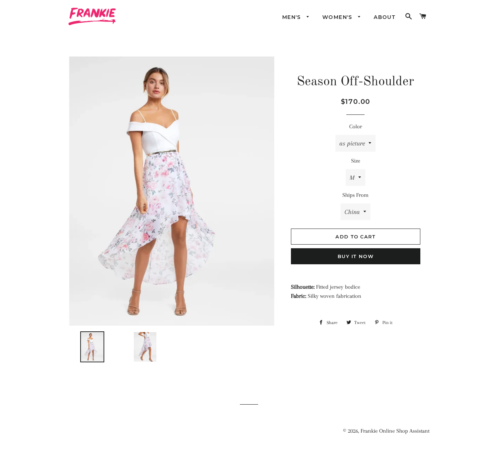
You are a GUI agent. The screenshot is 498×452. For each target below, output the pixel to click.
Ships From (355, 195)
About (384, 17)
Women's (338, 17)
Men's (292, 17)
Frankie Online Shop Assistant (395, 431)
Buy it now (356, 256)
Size (355, 160)
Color (355, 126)
